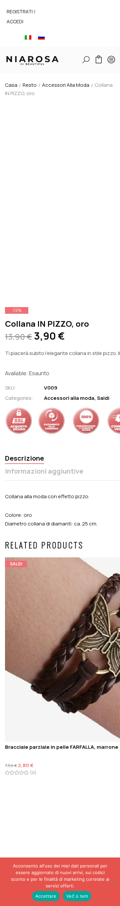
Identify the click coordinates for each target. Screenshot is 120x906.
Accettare (45, 896)
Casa (11, 84)
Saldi (103, 398)
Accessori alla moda (65, 84)
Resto (30, 84)
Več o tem (77, 896)
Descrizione (24, 458)
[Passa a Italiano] (28, 37)
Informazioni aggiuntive (44, 471)
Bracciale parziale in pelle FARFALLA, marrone (61, 746)
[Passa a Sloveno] (41, 37)
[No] (111, 881)
